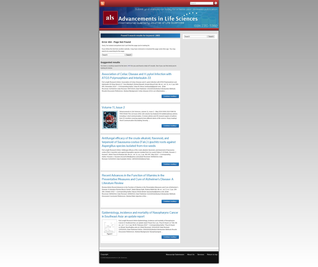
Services (200, 254)
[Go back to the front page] (159, 17)
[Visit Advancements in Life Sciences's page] (103, 4)
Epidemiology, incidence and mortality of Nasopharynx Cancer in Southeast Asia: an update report (140, 214)
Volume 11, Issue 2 (113, 107)
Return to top (212, 254)
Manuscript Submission (175, 254)
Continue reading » (170, 96)
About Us (190, 254)
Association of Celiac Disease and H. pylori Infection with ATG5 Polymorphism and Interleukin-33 (136, 76)
